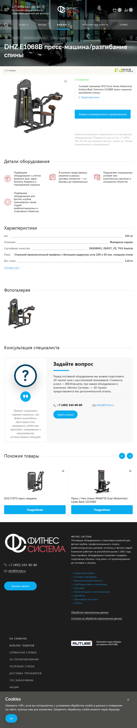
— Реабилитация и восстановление (90, 591)
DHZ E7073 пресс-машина (20, 498)
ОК (11, 718)
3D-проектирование (24, 659)
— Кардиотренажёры (83, 572)
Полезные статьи (21, 666)
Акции (14, 687)
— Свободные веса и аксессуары (89, 584)
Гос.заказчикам (21, 680)
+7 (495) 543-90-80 (26, 6)
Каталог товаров (21, 645)
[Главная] (6, 38)
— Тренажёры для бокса (84, 599)
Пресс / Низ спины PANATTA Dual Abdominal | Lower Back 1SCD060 (99, 500)
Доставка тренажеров (25, 673)
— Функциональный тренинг (87, 580)
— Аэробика (78, 595)
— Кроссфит (78, 587)
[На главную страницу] (68, 10)
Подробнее (35, 509)
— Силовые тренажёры (84, 576)
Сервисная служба (23, 652)
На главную (18, 638)
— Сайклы (76, 602)
